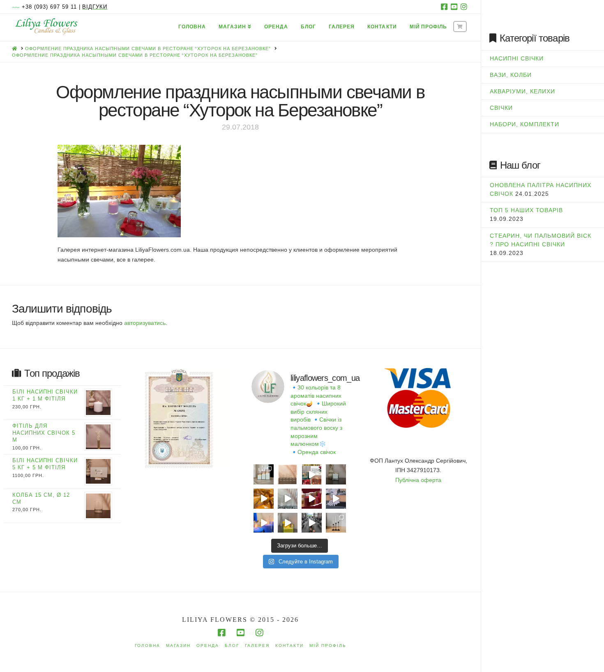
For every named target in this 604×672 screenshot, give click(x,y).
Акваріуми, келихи (522, 91)
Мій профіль (327, 645)
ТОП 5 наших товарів (526, 210)
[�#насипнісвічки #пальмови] (264, 523)
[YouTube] (454, 6)
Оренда (207, 645)
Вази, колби (511, 75)
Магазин (178, 645)
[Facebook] (444, 6)
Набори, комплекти (524, 124)
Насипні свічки (517, 58)
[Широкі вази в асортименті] (288, 499)
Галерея (257, 645)
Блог (232, 645)
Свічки (501, 107)
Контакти (289, 645)
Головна (147, 645)
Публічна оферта (418, 480)
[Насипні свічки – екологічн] (312, 523)
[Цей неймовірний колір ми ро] (312, 499)
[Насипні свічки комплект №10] (264, 474)
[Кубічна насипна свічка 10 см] (336, 474)
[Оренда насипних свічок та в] (336, 499)
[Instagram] (464, 6)
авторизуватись (145, 323)
